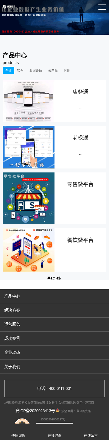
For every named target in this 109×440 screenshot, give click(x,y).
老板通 (80, 138)
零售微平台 (80, 184)
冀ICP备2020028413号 (35, 410)
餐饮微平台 (80, 240)
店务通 (80, 92)
